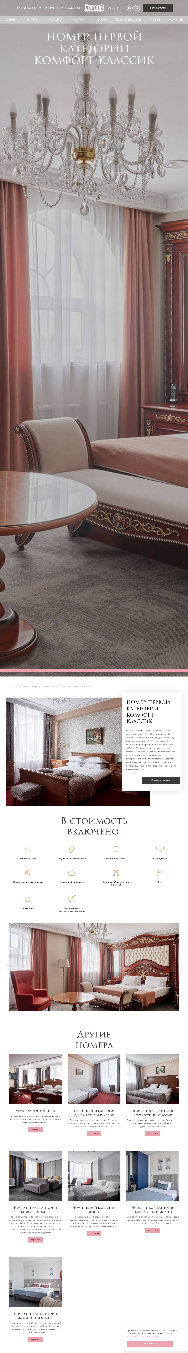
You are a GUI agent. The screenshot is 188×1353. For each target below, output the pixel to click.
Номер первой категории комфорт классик (67, 686)
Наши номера (30, 686)
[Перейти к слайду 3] (95, 1006)
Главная (14, 686)
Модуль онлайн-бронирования (19, 670)
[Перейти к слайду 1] (90, 1006)
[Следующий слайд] (182, 967)
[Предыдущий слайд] (6, 967)
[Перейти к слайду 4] (98, 1006)
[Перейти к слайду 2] (92, 1006)
